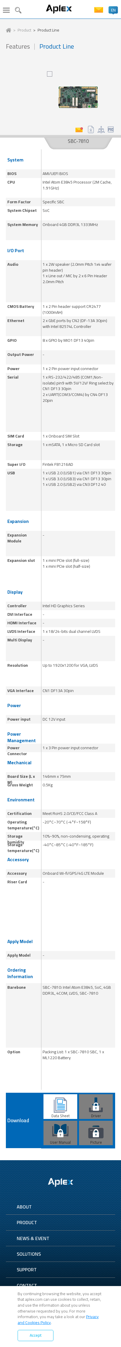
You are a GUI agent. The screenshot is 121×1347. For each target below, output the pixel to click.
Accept (35, 1335)
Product (24, 30)
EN (113, 10)
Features (18, 46)
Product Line (48, 30)
